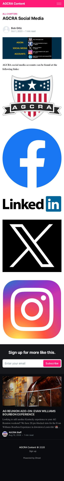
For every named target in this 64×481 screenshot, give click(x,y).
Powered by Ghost (32, 458)
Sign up (32, 451)
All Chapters (10, 14)
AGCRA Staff (15, 432)
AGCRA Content (14, 3)
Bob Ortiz (16, 28)
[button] (59, 3)
